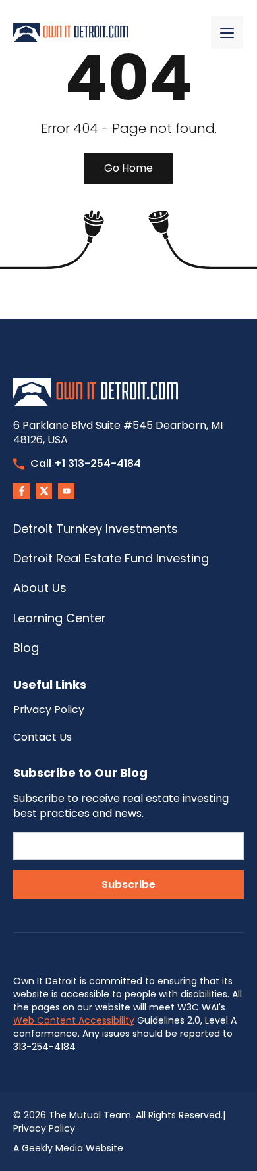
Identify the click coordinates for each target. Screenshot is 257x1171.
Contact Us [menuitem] (42, 737)
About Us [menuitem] (40, 588)
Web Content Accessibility (73, 1020)
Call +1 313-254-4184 (85, 463)
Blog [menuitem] (26, 647)
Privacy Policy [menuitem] (48, 709)
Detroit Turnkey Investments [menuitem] (95, 528)
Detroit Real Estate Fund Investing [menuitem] (111, 558)
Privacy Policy (44, 1128)
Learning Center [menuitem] (59, 618)
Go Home (128, 168)
